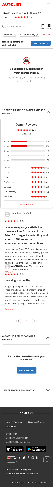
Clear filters (46, 34)
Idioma (13, 458)
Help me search (41, 43)
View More (10, 271)
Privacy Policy (27, 469)
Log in (47, 460)
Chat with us (12, 426)
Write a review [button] (26, 370)
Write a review (26, 204)
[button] (42, 26)
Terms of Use (12, 469)
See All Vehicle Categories (19, 441)
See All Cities (12, 433)
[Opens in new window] (15, 449)
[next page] (34, 321)
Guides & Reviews (36, 422)
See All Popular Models (18, 437)
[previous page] (18, 321)
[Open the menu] (48, 4)
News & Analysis (14, 422)
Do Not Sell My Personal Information (22, 473)
